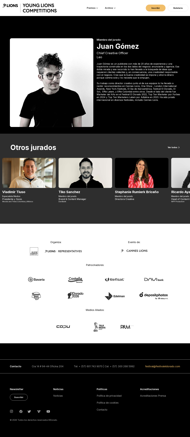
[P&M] (124, 326)
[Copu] (66, 326)
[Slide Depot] (34, 251)
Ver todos (172, 147)
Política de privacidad (109, 395)
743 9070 (97, 366)
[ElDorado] (75, 295)
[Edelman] (114, 296)
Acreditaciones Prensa (153, 395)
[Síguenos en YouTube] (48, 411)
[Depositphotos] (153, 295)
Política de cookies (108, 402)
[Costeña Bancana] (75, 279)
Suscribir (18, 397)
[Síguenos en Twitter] (29, 411)
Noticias (58, 395)
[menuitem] (91, 8)
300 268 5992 (126, 366)
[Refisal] (114, 279)
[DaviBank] (154, 279)
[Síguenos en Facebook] (20, 411)
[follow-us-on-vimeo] (38, 411)
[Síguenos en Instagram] (11, 411)
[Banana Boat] (36, 295)
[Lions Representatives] (63, 251)
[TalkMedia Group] (95, 326)
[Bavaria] (36, 279)
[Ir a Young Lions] (29, 8)
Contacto (102, 409)
